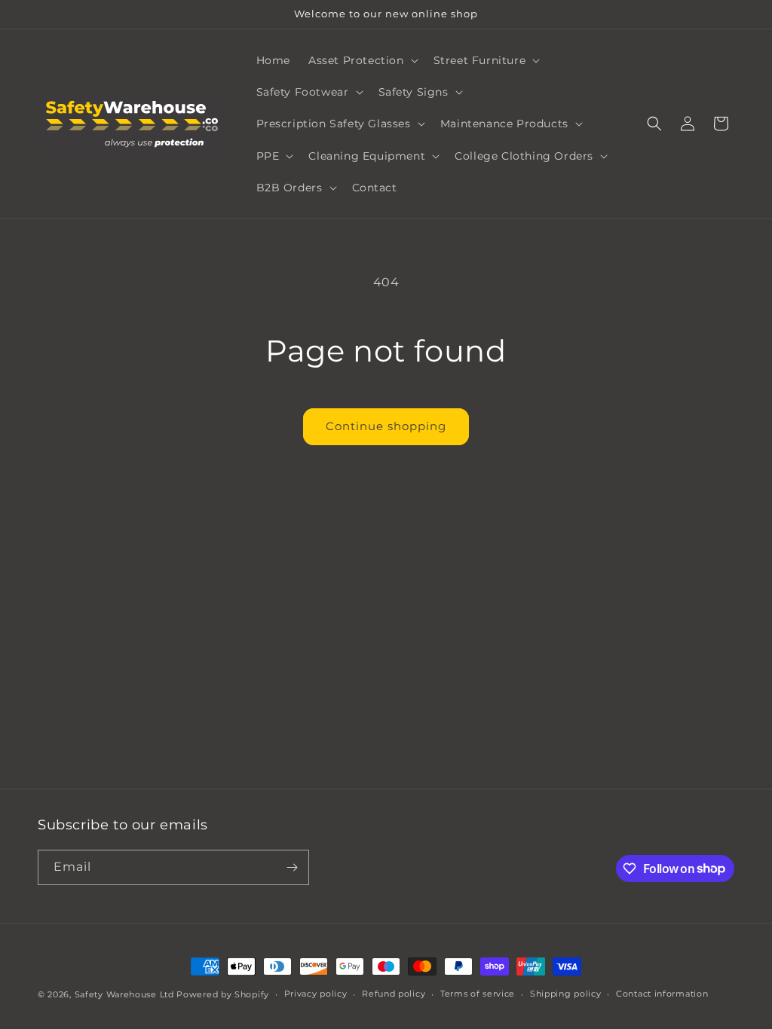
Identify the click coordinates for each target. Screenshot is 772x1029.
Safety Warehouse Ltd (124, 994)
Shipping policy (566, 993)
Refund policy (393, 993)
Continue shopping (386, 426)
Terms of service (477, 993)
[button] (361, 60)
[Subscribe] (291, 867)
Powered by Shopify (222, 994)
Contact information (662, 993)
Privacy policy (316, 993)
